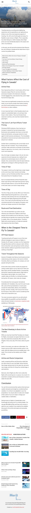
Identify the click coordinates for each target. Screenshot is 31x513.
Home (2, 5)
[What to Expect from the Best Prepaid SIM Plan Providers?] (26, 464)
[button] (29, 2)
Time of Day (5, 62)
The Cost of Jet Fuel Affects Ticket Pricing (12, 59)
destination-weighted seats (22, 301)
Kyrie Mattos (5, 25)
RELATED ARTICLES (6, 434)
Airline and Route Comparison (9, 72)
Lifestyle (6, 5)
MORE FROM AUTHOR (19, 434)
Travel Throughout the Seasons (9, 69)
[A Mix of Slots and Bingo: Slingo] (26, 471)
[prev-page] (2, 459)
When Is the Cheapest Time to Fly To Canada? (13, 65)
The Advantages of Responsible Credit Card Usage (23, 427)
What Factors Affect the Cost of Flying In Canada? (14, 55)
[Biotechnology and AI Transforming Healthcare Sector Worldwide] (26, 485)
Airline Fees (4, 57)
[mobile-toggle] (2, 2)
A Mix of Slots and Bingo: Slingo (8, 469)
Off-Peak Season (6, 67)
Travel (9, 19)
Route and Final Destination (8, 64)
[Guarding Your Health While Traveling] (5, 453)
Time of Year (5, 60)
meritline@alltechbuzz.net (18, 507)
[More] (26, 417)
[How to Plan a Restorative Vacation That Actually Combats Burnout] (5, 439)
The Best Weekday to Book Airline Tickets (12, 70)
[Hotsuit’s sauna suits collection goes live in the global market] (26, 478)
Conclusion (4, 74)
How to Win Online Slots (8, 426)
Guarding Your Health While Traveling (19, 451)
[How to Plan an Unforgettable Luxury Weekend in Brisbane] (5, 446)
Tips (6, 19)
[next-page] (5, 459)
